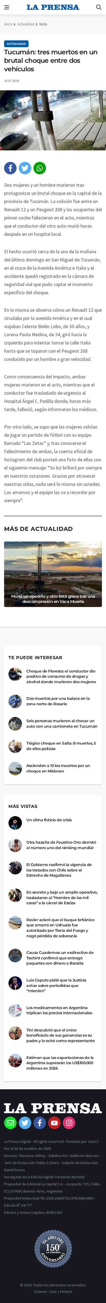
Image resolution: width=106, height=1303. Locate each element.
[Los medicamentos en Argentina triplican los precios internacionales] (15, 1011)
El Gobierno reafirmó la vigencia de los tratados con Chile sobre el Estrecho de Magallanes (59, 870)
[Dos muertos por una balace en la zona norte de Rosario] (15, 701)
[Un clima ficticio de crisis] (15, 823)
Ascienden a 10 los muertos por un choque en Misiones (58, 768)
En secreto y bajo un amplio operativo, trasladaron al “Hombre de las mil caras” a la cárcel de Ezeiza (61, 897)
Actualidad (26, 24)
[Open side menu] (6, 7)
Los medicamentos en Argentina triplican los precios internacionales (59, 1010)
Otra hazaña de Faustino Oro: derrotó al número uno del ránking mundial (61, 845)
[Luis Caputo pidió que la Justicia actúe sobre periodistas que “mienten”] (15, 983)
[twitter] (25, 168)
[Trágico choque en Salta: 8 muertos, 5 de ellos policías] (15, 746)
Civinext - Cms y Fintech (53, 1291)
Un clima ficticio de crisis (49, 819)
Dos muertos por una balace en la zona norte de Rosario (58, 701)
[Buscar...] (98, 7)
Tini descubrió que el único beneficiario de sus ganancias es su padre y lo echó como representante (60, 1035)
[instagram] (69, 1123)
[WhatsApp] (39, 168)
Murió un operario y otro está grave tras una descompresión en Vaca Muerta (53, 599)
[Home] (53, 1110)
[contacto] (10, 1123)
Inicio (8, 24)
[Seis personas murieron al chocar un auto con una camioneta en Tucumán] (15, 724)
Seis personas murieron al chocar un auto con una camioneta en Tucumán (62, 723)
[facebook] (10, 168)
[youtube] (54, 1123)
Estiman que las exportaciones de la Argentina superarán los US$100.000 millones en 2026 (60, 1063)
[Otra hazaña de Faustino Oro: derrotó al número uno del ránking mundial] (15, 845)
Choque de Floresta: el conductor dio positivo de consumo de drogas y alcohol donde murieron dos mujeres (61, 676)
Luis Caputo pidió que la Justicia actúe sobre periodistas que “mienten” (56, 985)
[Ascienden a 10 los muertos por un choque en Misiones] (15, 768)
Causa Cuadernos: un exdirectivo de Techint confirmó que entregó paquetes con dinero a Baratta (59, 958)
